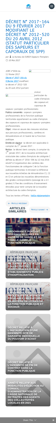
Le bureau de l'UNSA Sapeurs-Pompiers (30, 57)
